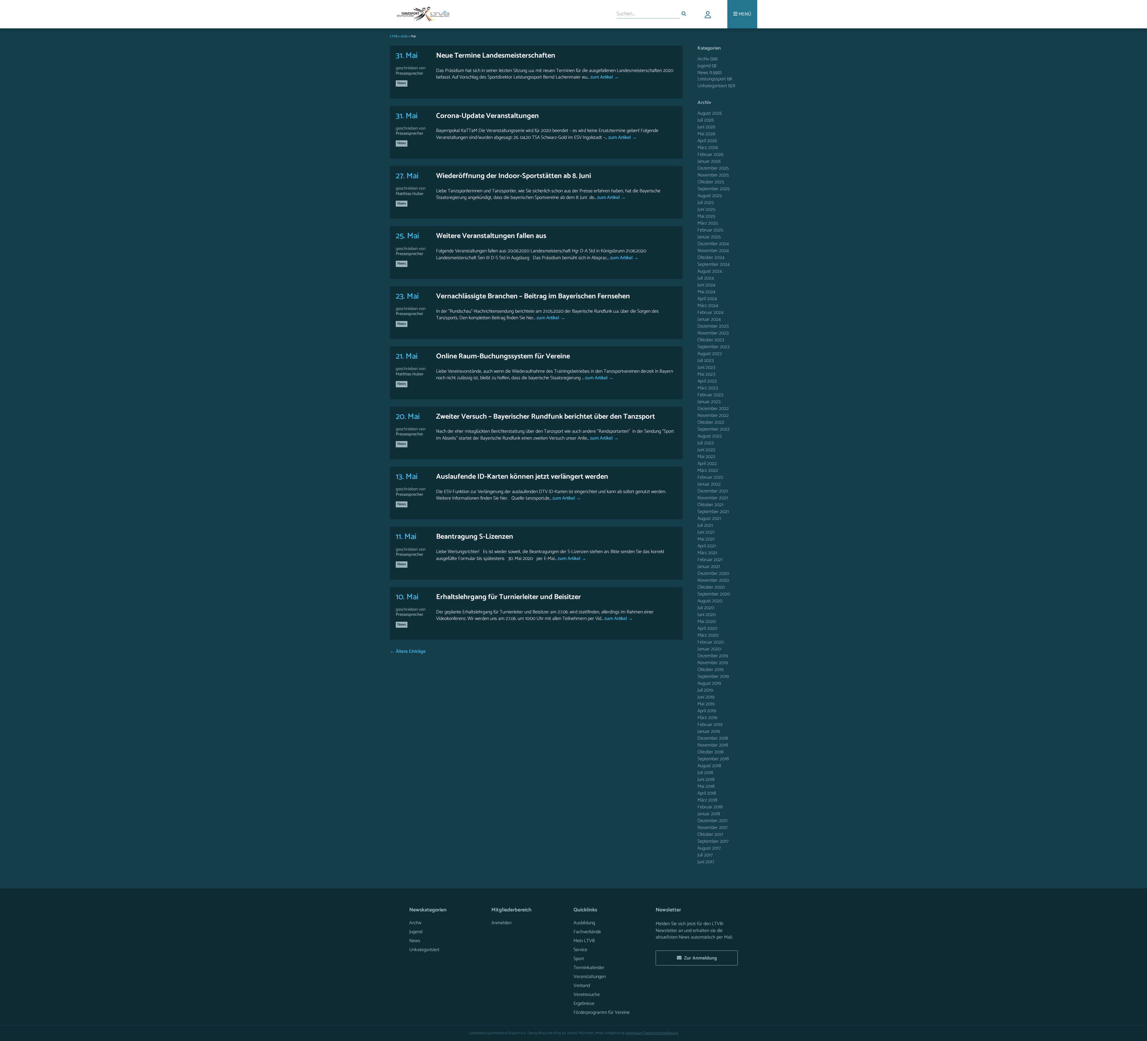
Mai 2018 (705, 786)
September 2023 (713, 347)
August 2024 (709, 271)
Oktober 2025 (710, 182)
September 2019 (713, 676)
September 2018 (713, 759)
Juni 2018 (705, 780)
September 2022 (713, 429)
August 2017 (709, 848)
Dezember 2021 (712, 491)
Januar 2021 (708, 567)
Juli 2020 (705, 608)
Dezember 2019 (712, 656)
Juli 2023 (705, 361)
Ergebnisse (584, 1003)
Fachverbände (587, 932)
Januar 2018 (708, 814)
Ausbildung (584, 923)
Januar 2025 (709, 237)
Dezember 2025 (713, 168)
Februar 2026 (710, 155)
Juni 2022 (706, 450)
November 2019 (712, 663)
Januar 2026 (709, 161)
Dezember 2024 (713, 244)
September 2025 (713, 189)
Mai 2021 (705, 539)
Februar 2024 (710, 312)
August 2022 (709, 436)
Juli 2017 (705, 855)
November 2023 (713, 333)
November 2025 (713, 175)
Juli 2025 (705, 203)
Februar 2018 (710, 807)
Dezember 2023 (713, 326)
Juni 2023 (706, 367)
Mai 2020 (706, 622)
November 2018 (712, 745)
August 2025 (709, 196)
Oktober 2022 (710, 422)
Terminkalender (589, 968)
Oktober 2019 (710, 670)
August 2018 (709, 766)
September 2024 (713, 264)
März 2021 (707, 553)
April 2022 (707, 464)
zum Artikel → (604, 77)
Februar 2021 (710, 560)
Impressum (633, 1033)
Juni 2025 (706, 209)
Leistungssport (711, 79)
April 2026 (707, 141)
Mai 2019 (705, 704)
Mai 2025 (706, 216)
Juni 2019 (705, 697)
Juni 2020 (706, 615)
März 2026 (707, 148)
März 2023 (707, 388)
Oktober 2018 (710, 752)
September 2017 (713, 841)
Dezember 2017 (712, 821)
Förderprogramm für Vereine (602, 1012)
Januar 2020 (709, 649)
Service (580, 950)
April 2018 (706, 793)
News (401, 83)
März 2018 (707, 800)
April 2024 (707, 299)
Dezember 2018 (712, 738)
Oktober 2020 (711, 587)
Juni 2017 (705, 862)
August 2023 (709, 354)
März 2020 (707, 635)
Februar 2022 (710, 477)
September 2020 (713, 594)
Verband (582, 986)
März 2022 (707, 470)
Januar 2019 (708, 731)
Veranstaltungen (590, 977)
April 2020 (707, 628)
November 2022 (713, 416)
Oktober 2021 (710, 505)
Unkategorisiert (712, 86)
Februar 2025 (710, 230)
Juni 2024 (706, 285)
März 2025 (707, 223)
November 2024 (713, 251)
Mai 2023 (706, 374)
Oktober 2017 (710, 834)
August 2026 (709, 113)
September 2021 (713, 512)
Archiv (703, 59)
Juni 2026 (706, 127)
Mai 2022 (706, 457)
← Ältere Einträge (408, 651)
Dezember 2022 (713, 409)
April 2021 (706, 546)
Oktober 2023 (710, 340)
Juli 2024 (705, 278)
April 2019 (706, 711)
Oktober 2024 (710, 258)
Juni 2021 (705, 532)
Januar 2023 (708, 402)
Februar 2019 (710, 725)
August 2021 (709, 519)
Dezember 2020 (713, 573)
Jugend (704, 66)
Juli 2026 (705, 120)
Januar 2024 (709, 319)
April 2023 (707, 381)
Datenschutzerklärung (660, 1033)
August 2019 (709, 683)
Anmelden (501, 923)
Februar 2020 (710, 642)
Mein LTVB (584, 941)
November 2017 (712, 828)
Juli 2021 (705, 525)
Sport (579, 959)
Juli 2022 (705, 443)
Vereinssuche (587, 995)
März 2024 (707, 306)
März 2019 (707, 718)
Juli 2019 (705, 690)
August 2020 (709, 601)
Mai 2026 (706, 134)
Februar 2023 (710, 395)
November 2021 (712, 498)
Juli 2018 (705, 773)
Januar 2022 (709, 484)
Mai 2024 (706, 292)
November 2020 (713, 580)
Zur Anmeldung (699, 958)
